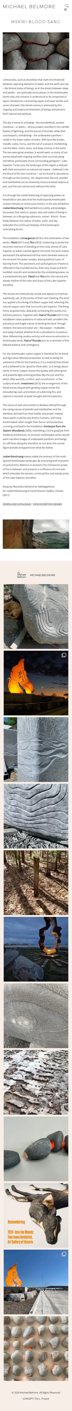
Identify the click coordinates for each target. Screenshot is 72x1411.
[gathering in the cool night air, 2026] (36, 1149)
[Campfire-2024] (36, 949)
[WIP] (36, 749)
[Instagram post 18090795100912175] (36, 1215)
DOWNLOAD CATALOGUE (17, 504)
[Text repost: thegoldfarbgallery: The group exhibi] (36, 1348)
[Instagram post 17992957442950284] (36, 1015)
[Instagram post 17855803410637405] (36, 882)
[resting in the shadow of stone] (36, 616)
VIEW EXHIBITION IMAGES (47, 504)
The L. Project (42, 1398)
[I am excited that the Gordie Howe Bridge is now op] (36, 683)
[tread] (36, 1082)
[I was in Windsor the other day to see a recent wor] (36, 1282)
